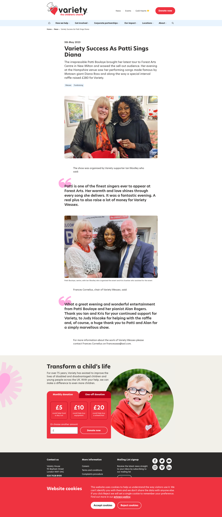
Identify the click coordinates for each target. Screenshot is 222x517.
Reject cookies (129, 505)
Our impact (130, 23)
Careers (85, 466)
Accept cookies (103, 505)
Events (128, 11)
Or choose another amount (64, 424)
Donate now (165, 10)
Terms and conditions (92, 470)
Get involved (81, 23)
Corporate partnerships (106, 23)
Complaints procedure (92, 474)
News (118, 11)
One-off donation (95, 394)
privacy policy (122, 496)
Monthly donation (63, 394)
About (162, 23)
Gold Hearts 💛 (142, 11)
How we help (62, 23)
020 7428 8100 (54, 475)
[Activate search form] (172, 23)
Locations (147, 23)
